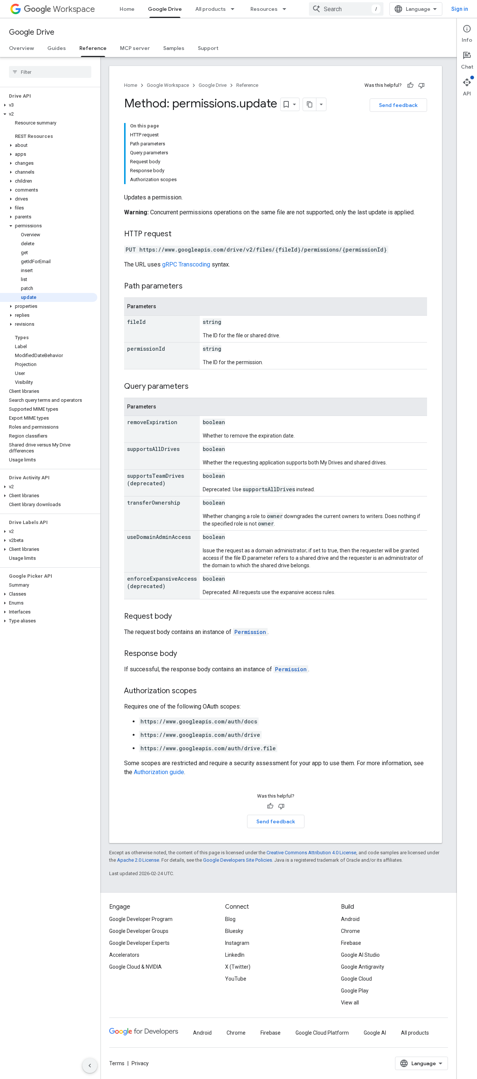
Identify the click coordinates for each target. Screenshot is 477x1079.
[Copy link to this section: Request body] (179, 616)
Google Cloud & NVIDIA (135, 967)
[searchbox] (50, 72)
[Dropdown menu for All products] (235, 9)
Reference (93, 48)
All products (210, 9)
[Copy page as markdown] (309, 104)
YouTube (235, 979)
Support (208, 48)
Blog (230, 919)
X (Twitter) (237, 967)
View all (350, 1003)
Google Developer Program (141, 919)
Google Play (355, 991)
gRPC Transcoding (186, 264)
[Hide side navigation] (89, 1065)
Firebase (351, 943)
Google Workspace (168, 85)
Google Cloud (356, 979)
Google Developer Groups (138, 931)
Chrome (350, 931)
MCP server (135, 48)
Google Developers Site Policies (237, 860)
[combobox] (346, 9)
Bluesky (234, 931)
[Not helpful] (421, 85)
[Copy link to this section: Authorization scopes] (204, 691)
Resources (264, 9)
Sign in (459, 9)
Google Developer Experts (139, 943)
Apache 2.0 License (138, 860)
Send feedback (398, 105)
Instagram (237, 943)
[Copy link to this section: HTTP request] (178, 234)
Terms (116, 1063)
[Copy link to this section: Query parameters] (196, 386)
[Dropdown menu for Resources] (287, 9)
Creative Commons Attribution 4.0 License (311, 852)
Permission (250, 631)
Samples (173, 48)
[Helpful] (410, 85)
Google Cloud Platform (322, 1033)
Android (350, 919)
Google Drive (165, 9)
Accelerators (124, 955)
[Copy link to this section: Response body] (184, 654)
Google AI (375, 1033)
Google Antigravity (362, 967)
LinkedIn (234, 955)
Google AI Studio (360, 955)
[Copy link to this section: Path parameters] (190, 286)
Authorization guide (159, 772)
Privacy (140, 1063)
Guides (56, 48)
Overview (21, 48)
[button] (48, 105)
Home (127, 9)
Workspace (74, 9)
